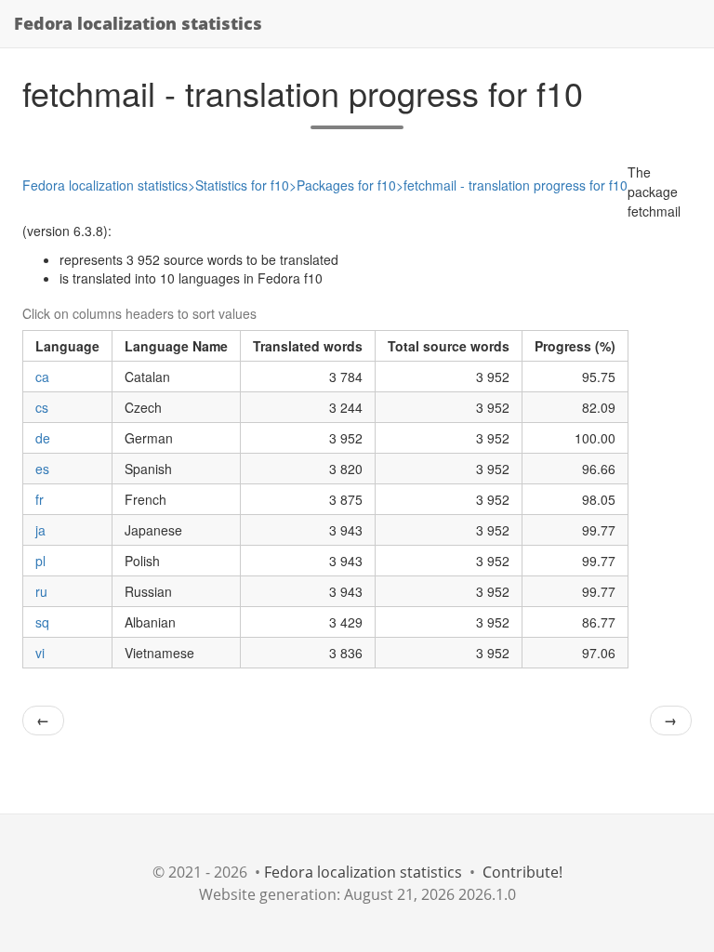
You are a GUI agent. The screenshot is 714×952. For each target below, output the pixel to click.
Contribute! (522, 872)
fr (39, 499)
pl (40, 560)
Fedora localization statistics (138, 23)
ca (42, 376)
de (42, 438)
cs (41, 407)
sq (42, 622)
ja (40, 530)
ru (41, 591)
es (42, 468)
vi (40, 652)
